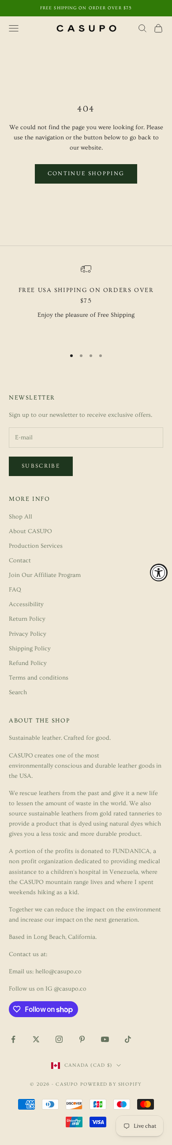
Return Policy (27, 618)
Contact (20, 560)
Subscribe (41, 466)
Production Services (36, 545)
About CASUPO (30, 531)
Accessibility (26, 604)
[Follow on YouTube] (105, 1039)
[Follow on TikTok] (127, 1039)
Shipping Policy (30, 648)
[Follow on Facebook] (13, 1039)
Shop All (20, 516)
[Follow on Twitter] (36, 1039)
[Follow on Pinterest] (82, 1039)
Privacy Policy (27, 634)
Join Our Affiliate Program (45, 575)
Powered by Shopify (111, 1084)
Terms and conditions (38, 677)
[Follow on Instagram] (59, 1039)
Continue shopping (86, 173)
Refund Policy (28, 663)
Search (18, 692)
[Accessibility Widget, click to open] (159, 572)
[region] (86, 302)
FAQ (15, 589)
